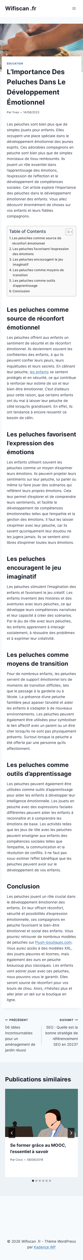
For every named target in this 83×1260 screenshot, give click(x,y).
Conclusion (21, 291)
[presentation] (41, 1113)
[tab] (33, 1181)
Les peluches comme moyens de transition (38, 272)
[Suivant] (71, 1133)
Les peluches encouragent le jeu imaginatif (38, 262)
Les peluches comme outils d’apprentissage (34, 283)
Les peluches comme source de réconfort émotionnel (36, 240)
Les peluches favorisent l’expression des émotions (41, 251)
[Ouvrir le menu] (74, 8)
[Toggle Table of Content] (67, 231)
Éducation (15, 63)
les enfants (39, 372)
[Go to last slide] (12, 1133)
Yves (15, 112)
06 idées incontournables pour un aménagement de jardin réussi (20, 1035)
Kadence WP (45, 1247)
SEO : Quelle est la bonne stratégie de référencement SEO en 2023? (61, 1032)
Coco (19, 1159)
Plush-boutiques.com (53, 942)
